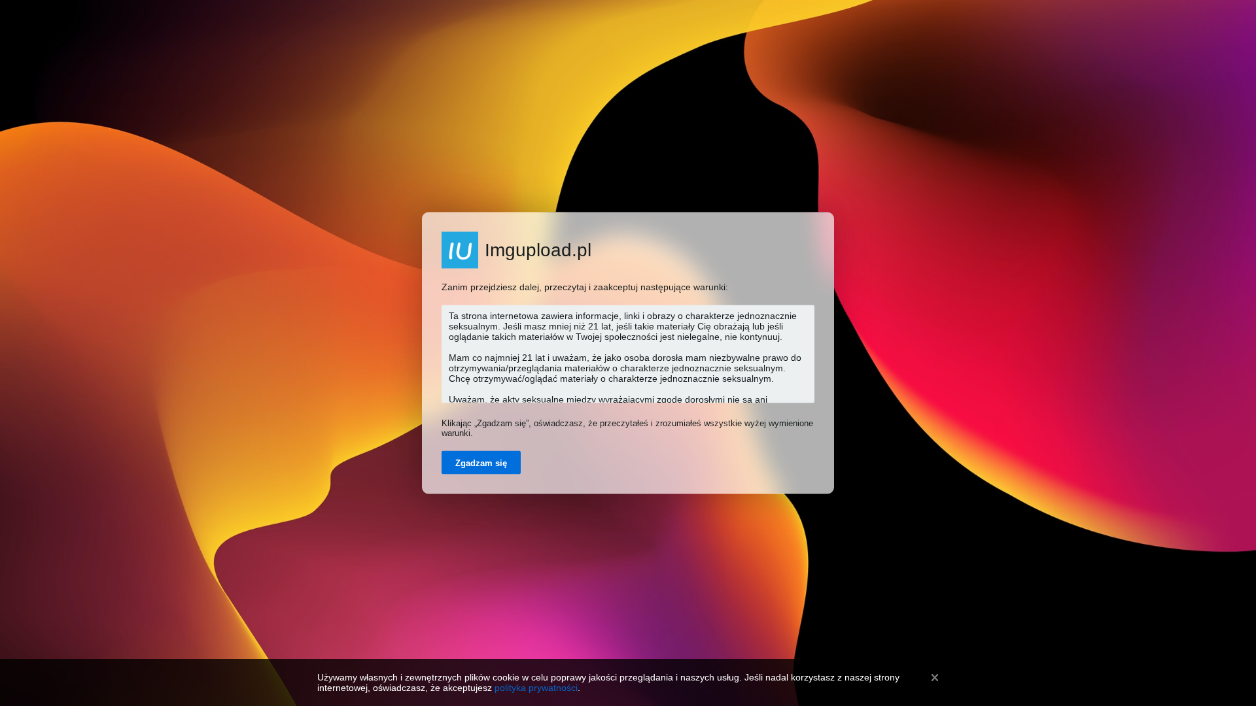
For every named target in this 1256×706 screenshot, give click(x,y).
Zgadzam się (481, 463)
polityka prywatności (536, 687)
